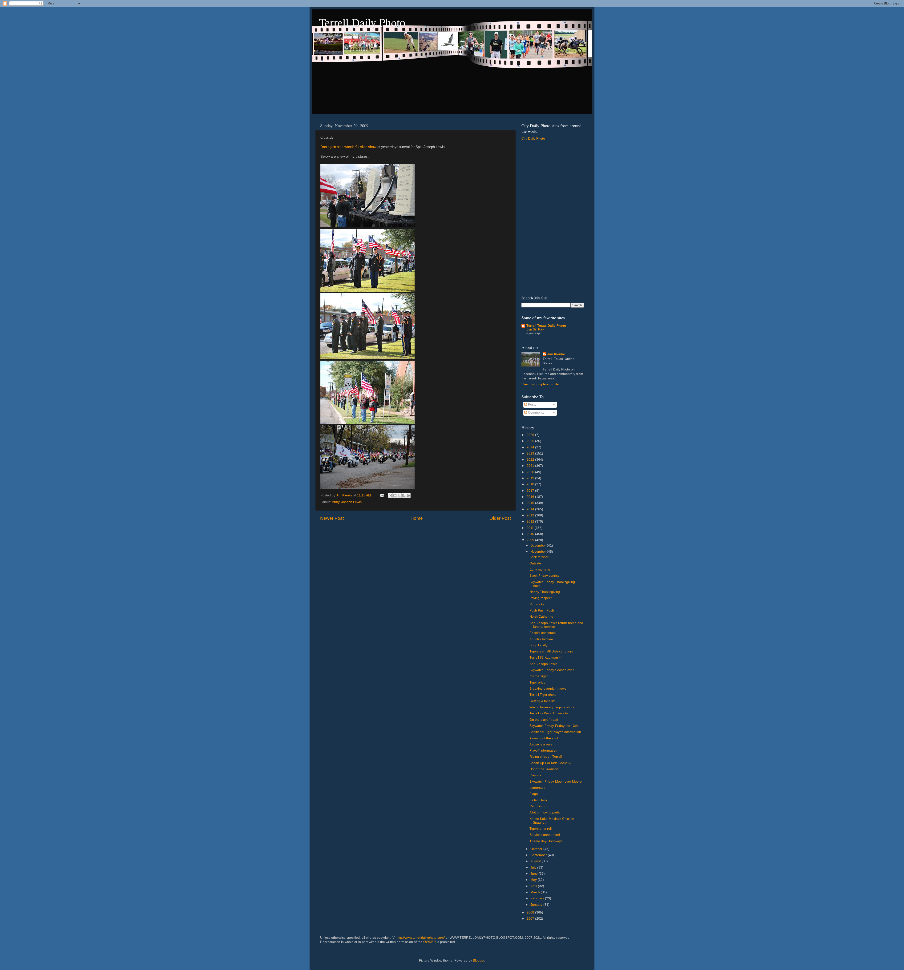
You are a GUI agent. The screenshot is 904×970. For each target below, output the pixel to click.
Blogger (478, 960)
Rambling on (538, 806)
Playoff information (543, 750)
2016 (531, 497)
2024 (531, 447)
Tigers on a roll (540, 828)
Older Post (500, 518)
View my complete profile (540, 384)
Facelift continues (542, 633)
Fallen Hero (538, 800)
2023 (531, 453)
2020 (531, 472)
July (533, 867)
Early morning (539, 569)
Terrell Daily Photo (362, 22)
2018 (531, 484)
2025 (531, 441)
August (536, 861)
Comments (535, 412)
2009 (531, 540)
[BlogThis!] (394, 495)
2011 (531, 528)
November (538, 551)
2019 (531, 478)
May (534, 879)
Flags (533, 794)
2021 (531, 465)
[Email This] (390, 495)
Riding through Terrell (545, 756)
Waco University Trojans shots (551, 707)
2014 (531, 509)
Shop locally (538, 645)
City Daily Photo (533, 138)
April (534, 886)
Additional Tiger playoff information (555, 732)
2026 (531, 435)
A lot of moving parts (544, 812)
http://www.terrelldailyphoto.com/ (420, 937)
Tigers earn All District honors (551, 651)
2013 (531, 515)
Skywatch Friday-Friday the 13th (553, 726)
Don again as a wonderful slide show (348, 147)
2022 (531, 459)
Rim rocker (537, 604)
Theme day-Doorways (545, 841)
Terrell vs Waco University (548, 713)
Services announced (544, 835)
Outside (535, 563)
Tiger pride (537, 682)
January (536, 904)
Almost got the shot (543, 738)
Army (335, 502)
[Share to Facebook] (403, 495)
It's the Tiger (538, 676)
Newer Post (332, 518)
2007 (531, 918)
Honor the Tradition (543, 769)
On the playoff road (543, 719)
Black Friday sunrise (544, 575)
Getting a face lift (542, 701)
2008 (531, 912)
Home (417, 518)
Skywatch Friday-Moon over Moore (555, 781)
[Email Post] (381, 495)
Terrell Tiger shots (542, 694)
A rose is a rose (541, 744)
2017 (531, 490)
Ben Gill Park (535, 329)
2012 (531, 521)
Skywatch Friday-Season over (551, 670)
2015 (531, 503)
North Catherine (541, 616)
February (537, 898)
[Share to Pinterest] (408, 495)
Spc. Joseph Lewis (543, 664)
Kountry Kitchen (541, 639)
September (539, 855)
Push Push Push (541, 610)
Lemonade (537, 787)
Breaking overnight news (547, 688)
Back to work (539, 557)
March (535, 892)
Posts (531, 404)
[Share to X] (399, 495)
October (536, 849)
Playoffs (535, 775)
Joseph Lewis (351, 502)
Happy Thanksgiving (544, 592)
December (538, 545)
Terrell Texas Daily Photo (546, 325)
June (534, 873)
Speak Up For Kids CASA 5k (550, 763)
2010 (531, 534)
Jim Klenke (556, 354)
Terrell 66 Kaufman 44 (546, 657)
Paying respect (540, 598)
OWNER (429, 942)
